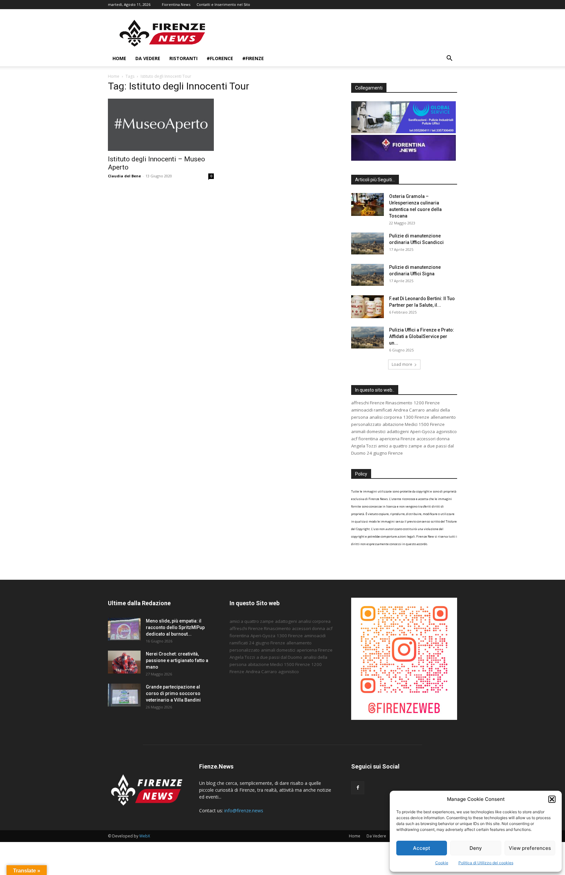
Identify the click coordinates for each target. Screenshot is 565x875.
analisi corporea (385, 417)
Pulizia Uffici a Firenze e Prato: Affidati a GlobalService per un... (421, 336)
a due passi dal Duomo (279, 657)
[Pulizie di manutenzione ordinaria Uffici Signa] (367, 275)
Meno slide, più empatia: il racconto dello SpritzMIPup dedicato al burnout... (175, 627)
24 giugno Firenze (385, 453)
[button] (552, 799)
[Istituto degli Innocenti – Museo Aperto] (161, 125)
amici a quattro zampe (400, 446)
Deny (476, 848)
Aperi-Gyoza (422, 431)
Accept (421, 848)
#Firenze (253, 58)
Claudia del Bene (124, 175)
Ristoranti (183, 58)
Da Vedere (147, 58)
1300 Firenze (416, 417)
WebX (144, 836)
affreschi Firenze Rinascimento (381, 403)
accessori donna (433, 439)
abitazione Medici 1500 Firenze (414, 424)
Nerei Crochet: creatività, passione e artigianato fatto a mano (177, 660)
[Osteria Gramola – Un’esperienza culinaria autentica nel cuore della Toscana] (367, 204)
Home (119, 58)
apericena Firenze (397, 439)
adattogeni (398, 431)
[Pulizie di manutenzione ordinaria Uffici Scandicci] (367, 243)
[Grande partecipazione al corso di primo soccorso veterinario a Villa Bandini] (124, 695)
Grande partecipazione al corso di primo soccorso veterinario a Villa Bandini (173, 693)
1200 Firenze (427, 403)
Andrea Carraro (409, 410)
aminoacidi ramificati (371, 410)
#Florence (220, 58)
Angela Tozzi (364, 446)
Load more (402, 364)
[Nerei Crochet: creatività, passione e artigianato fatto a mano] (124, 662)
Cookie (441, 862)
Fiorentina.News (176, 4)
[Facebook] (357, 787)
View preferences (530, 848)
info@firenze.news (243, 810)
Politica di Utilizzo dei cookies (485, 862)
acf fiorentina (364, 439)
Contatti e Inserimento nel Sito (223, 4)
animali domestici (368, 431)
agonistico (446, 431)
